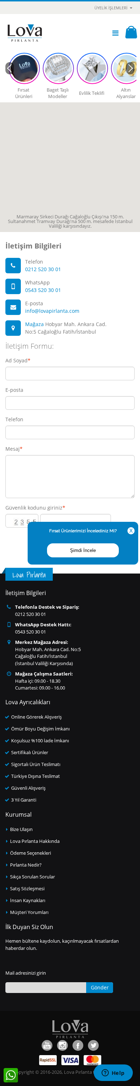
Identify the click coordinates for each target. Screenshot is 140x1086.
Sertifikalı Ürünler (29, 752)
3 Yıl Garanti (23, 800)
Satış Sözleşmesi (27, 888)
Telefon (14, 419)
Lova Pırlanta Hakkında (35, 841)
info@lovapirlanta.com (52, 310)
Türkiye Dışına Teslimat (35, 776)
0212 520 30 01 (43, 269)
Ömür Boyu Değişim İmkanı (40, 728)
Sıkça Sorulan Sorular (32, 876)
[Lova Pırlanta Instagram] (62, 1045)
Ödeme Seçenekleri (30, 853)
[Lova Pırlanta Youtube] (47, 1045)
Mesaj (12, 448)
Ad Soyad (16, 360)
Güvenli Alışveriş (28, 788)
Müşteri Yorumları (29, 912)
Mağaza (34, 324)
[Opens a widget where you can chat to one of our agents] (113, 1073)
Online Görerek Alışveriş (36, 717)
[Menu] (115, 33)
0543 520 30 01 (43, 290)
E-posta (14, 390)
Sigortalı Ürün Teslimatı (35, 764)
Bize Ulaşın (21, 829)
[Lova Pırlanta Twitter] (93, 1045)
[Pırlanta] (25, 33)
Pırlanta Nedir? (26, 865)
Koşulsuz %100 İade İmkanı (40, 740)
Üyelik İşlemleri (110, 7)
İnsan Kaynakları (27, 900)
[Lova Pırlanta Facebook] (78, 1045)
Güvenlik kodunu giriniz (33, 507)
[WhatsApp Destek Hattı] (11, 1075)
